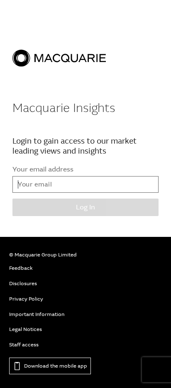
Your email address (42, 169)
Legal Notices (25, 329)
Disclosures (23, 283)
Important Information (36, 314)
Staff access (24, 344)
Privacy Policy (26, 299)
